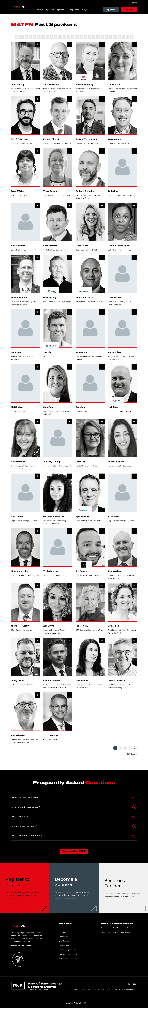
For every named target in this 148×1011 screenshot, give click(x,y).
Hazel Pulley (82, 626)
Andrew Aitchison (85, 297)
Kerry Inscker (18, 462)
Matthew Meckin (19, 571)
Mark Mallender (19, 297)
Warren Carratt (115, 139)
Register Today (64, 946)
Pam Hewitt (82, 680)
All (16, 37)
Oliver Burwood (51, 680)
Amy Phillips (114, 352)
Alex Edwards (18, 246)
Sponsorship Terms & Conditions (123, 989)
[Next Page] (130, 748)
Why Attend (74, 10)
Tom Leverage (50, 735)
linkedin (129, 984)
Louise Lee (113, 626)
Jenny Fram (82, 352)
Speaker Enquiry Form (67, 950)
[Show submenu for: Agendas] (66, 10)
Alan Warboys (115, 571)
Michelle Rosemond (53, 516)
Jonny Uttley (17, 680)
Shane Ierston (50, 246)
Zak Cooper (17, 516)
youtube (134, 984)
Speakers (39, 10)
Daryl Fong (16, 352)
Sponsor (111, 10)
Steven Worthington (86, 139)
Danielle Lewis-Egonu (119, 246)
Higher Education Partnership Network (116, 932)
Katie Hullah (114, 516)
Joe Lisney (81, 407)
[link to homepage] (19, 7)
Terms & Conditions (100, 989)
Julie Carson (114, 84)
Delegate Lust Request (68, 954)
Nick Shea (113, 407)
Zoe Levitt (48, 626)
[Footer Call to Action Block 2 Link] (74, 888)
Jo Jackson (113, 191)
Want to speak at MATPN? (74, 851)
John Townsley (51, 84)
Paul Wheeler (18, 735)
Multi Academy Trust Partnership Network (117, 928)
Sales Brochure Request (68, 959)
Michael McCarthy (20, 626)
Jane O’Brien (17, 191)
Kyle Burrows (82, 516)
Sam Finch (48, 407)
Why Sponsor (87, 10)
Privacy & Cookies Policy (81, 989)
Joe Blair (47, 352)
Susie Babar (82, 246)
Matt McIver (17, 407)
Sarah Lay (80, 462)
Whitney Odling (51, 462)
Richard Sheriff (51, 139)
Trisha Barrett (50, 571)
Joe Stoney (81, 571)
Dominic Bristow (19, 139)
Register (129, 10)
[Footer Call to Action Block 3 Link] (123, 888)
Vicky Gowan (50, 191)
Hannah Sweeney (85, 84)
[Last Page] (135, 748)
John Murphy (17, 84)
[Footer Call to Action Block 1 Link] (24, 888)
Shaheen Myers (116, 462)
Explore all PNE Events (38, 990)
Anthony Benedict (85, 191)
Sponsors (50, 10)
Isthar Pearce (115, 297)
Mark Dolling (49, 297)
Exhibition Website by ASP (76, 1003)
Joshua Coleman (116, 680)
